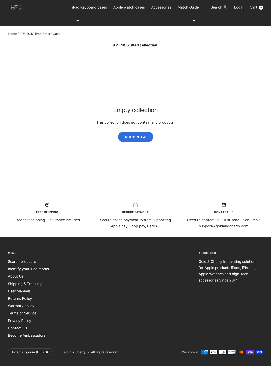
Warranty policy (21, 306)
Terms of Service (22, 313)
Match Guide (188, 7)
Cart (256, 7)
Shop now (135, 137)
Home (12, 34)
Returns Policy (20, 298)
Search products (22, 261)
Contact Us (17, 328)
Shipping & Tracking (25, 284)
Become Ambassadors (26, 335)
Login (238, 7)
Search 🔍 (219, 7)
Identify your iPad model (28, 269)
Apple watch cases (129, 7)
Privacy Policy (19, 321)
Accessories (161, 7)
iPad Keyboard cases (89, 7)
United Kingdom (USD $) (29, 352)
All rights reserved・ (106, 352)
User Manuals (19, 291)
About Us (15, 276)
